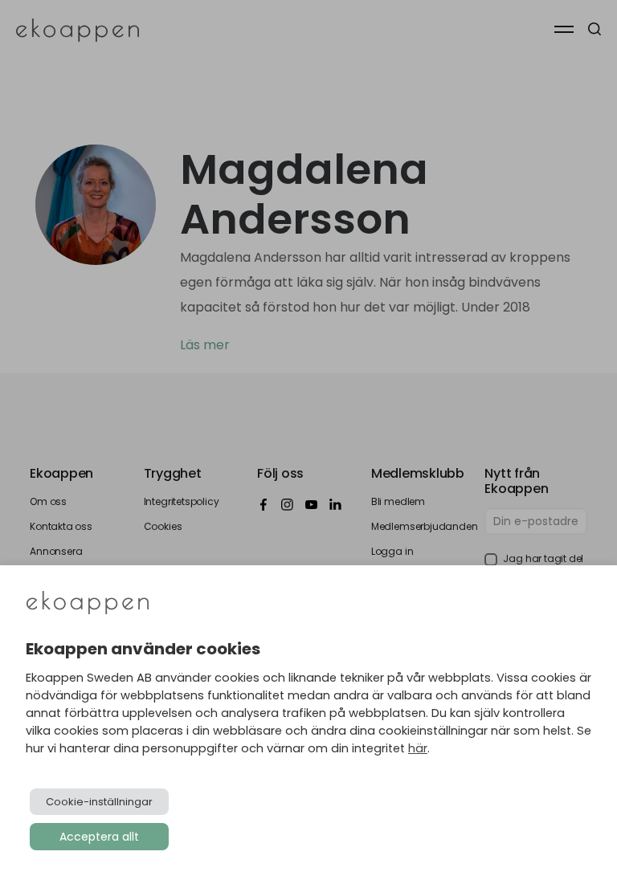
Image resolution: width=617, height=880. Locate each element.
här (417, 748)
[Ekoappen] (87, 604)
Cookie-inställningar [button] (99, 801)
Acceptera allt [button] (99, 837)
